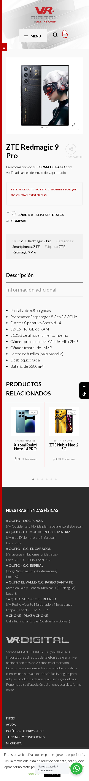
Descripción (20, 275)
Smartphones (22, 246)
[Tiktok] (84, 394)
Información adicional (31, 289)
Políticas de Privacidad (25, 731)
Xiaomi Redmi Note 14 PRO (25, 447)
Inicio (10, 718)
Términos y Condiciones (25, 737)
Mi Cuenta (14, 743)
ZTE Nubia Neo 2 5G (63, 447)
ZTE (36, 246)
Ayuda (11, 724)
